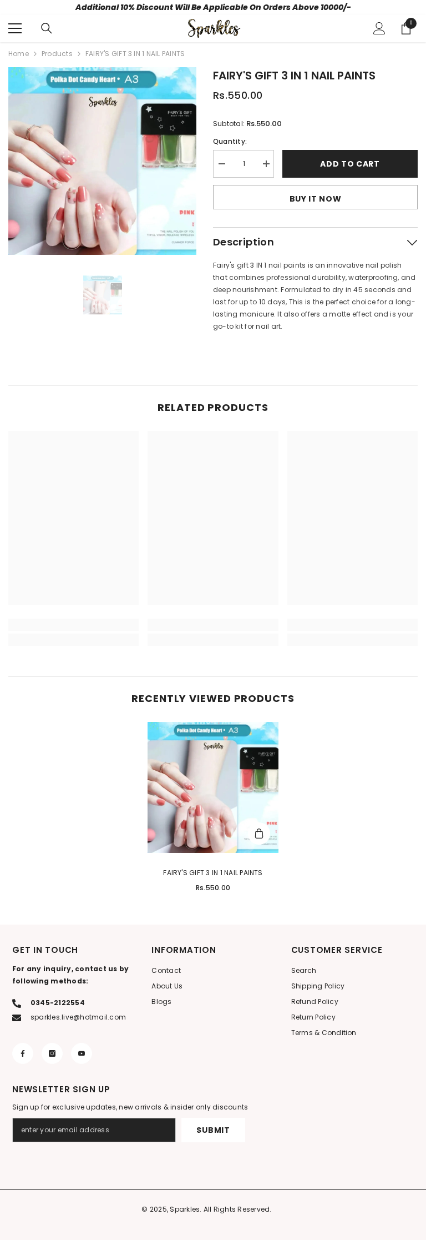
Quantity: (230, 141)
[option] (102, 161)
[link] (73, 625)
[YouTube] (81, 1053)
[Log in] (379, 28)
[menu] (15, 28)
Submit (213, 1130)
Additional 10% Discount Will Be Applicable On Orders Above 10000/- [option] (213, 7)
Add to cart (350, 163)
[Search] (46, 28)
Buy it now (316, 198)
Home (18, 53)
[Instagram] (52, 1053)
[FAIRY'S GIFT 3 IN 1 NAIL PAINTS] (213, 787)
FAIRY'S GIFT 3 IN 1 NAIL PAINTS (212, 872)
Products (57, 53)
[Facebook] (22, 1053)
